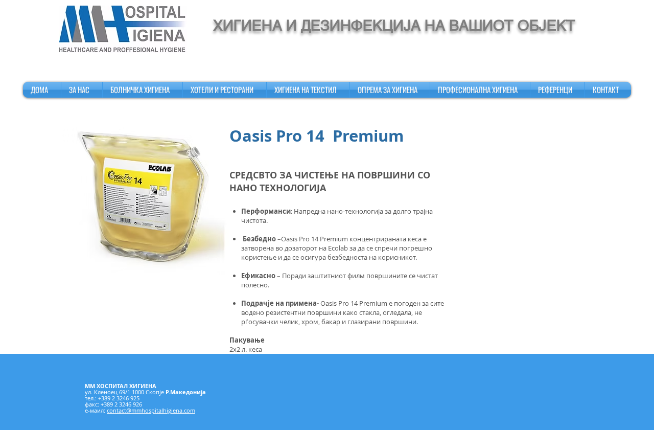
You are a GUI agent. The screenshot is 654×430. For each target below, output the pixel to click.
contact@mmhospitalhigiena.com (151, 410)
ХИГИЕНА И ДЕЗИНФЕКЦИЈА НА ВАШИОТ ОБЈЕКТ (394, 25)
